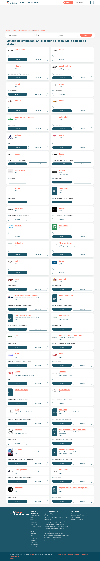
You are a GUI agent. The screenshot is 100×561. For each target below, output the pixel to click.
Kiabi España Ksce (54, 298)
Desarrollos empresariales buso (71, 335)
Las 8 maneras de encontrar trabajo (53, 530)
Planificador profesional (77, 519)
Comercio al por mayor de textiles (66, 337)
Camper (17, 372)
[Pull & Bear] (10, 209)
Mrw (31, 535)
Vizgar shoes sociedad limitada (26, 295)
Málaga (74, 246)
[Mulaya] (10, 189)
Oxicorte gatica (34, 529)
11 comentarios (13, 233)
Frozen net (33, 540)
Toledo (70, 453)
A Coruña (25, 375)
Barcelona (70, 69)
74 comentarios (58, 56)
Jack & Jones (20, 49)
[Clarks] (10, 336)
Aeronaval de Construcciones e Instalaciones (34, 520)
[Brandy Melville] (54, 67)
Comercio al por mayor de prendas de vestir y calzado (27, 297)
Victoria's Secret (65, 243)
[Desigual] (54, 280)
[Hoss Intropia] (54, 317)
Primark (18, 66)
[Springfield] (10, 244)
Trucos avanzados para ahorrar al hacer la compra (56, 535)
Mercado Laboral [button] (33, 2)
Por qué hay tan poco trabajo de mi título (54, 528)
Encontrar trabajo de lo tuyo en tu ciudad (54, 524)
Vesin (17, 354)
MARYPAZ (18, 226)
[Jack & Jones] (10, 50)
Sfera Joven (54, 191)
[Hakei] (54, 355)
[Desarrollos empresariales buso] (54, 337)
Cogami (32, 531)
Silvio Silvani (64, 470)
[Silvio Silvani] (54, 471)
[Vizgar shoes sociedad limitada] (10, 297)
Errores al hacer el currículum (51, 531)
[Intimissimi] (54, 118)
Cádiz (25, 433)
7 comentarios (12, 143)
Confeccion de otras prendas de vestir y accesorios (26, 411)
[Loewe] (10, 154)
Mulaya (17, 188)
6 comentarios (57, 107)
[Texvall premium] (10, 471)
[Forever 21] (54, 172)
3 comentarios (23, 160)
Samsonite (55, 412)
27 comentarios (58, 90)
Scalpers (18, 135)
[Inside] (10, 280)
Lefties (61, 49)
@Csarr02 (32, 554)
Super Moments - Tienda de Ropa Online (54, 490)
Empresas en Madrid (39, 30)
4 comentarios (57, 233)
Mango (61, 154)
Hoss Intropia (64, 315)
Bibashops (19, 488)
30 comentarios (13, 56)
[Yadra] (10, 411)
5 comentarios (12, 107)
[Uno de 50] (10, 431)
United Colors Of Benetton (24, 117)
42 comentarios (58, 74)
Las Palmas (31, 375)
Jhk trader (18, 450)
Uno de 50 (18, 430)
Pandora (62, 261)
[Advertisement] (19, 16)
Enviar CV (17, 59)
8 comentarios (12, 251)
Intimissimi (63, 117)
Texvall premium (21, 470)
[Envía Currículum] (11, 2)
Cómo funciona (84, 554)
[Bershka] (54, 209)
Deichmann (63, 226)
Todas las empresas (76, 517)
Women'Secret (20, 170)
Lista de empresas (11, 30)
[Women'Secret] (10, 171)
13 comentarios (13, 90)
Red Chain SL (33, 538)
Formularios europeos (35, 537)
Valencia (65, 69)
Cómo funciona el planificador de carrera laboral (56, 526)
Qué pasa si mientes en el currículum (53, 533)
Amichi (17, 261)
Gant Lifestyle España (10, 318)
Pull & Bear (19, 208)
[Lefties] (54, 50)
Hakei (61, 354)
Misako (62, 84)
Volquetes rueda (34, 524)
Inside (17, 279)
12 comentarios (58, 125)
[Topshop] (54, 373)
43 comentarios (25, 74)
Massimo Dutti (64, 390)
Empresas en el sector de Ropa (25, 30)
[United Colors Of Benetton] (10, 119)
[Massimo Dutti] (54, 390)
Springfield (19, 243)
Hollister (18, 100)
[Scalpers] (10, 137)
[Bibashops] (10, 489)
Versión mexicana (62, 554)
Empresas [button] (22, 2)
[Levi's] (54, 136)
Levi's (61, 135)
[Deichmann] (54, 227)
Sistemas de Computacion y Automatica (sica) (34, 544)
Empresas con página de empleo (79, 514)
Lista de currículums (76, 521)
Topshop (62, 372)
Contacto (12, 558)
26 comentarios (13, 125)
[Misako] (54, 85)
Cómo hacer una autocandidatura (52, 537)
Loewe (17, 154)
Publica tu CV (68, 2)
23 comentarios (69, 160)
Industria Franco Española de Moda (55, 432)
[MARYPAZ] (10, 226)
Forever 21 (63, 170)
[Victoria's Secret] (54, 244)
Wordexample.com (14, 556)
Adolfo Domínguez (10, 392)
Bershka (62, 208)
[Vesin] (10, 355)
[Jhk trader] (10, 452)
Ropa (16, 51)
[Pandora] (54, 262)
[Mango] (54, 154)
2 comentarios (12, 178)
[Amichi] (10, 262)
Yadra (17, 410)
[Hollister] (10, 101)
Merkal (17, 84)
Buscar (87, 35)
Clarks (17, 335)
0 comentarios (57, 269)
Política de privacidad (73, 554)
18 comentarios (58, 178)
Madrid (60, 69)
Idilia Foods (33, 533)
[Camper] (10, 373)
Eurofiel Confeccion (55, 452)
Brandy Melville (65, 66)
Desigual (62, 279)
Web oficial (38, 59)
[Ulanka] (54, 101)
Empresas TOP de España (78, 515)
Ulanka (61, 100)
